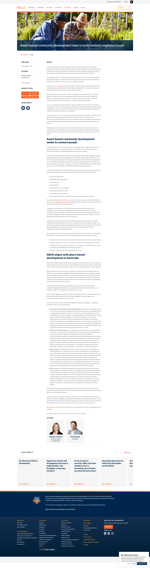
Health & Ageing (65, 535)
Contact (126, 2)
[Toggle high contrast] (131, 2)
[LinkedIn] (28, 108)
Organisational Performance (46, 537)
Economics (41, 529)
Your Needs (40, 7)
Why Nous (19, 523)
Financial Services (66, 531)
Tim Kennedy (25, 78)
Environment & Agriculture (68, 529)
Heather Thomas (26, 75)
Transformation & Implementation (47, 535)
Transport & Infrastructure (34, 93)
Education (63, 525)
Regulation (42, 527)
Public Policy (34, 97)
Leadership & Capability (45, 540)
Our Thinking (67, 7)
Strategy (41, 523)
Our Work (75, 7)
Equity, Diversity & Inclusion (24, 536)
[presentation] (116, 452)
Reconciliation (20, 542)
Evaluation (42, 531)
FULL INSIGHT (23, 484)
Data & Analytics (43, 542)
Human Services (25, 93)
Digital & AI (42, 544)
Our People (58, 7)
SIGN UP (108, 527)
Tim (89, 88)
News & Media (21, 527)
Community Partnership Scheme (25, 534)
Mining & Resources (66, 542)
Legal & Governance (89, 540)
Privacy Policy (87, 537)
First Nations (42, 533)
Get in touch (50, 407)
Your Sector (49, 7)
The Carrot (85, 200)
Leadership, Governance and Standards (27, 538)
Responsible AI (21, 544)
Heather (61, 86)
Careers (83, 7)
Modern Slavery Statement (91, 542)
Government (25, 97)
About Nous (31, 7)
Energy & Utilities (65, 527)
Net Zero (19, 540)
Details (129, 563)
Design (41, 546)
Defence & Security (66, 523)
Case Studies (86, 530)
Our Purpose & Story (22, 525)
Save (134, 563)
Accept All (142, 563)
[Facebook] (23, 108)
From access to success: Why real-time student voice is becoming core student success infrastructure (85, 466)
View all (127, 453)
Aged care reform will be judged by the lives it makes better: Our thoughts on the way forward (57, 466)
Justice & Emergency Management (70, 540)
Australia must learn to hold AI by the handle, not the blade (112, 463)
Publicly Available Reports (90, 528)
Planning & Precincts (66, 544)
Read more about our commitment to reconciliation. (60, 509)
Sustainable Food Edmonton (61, 202)
